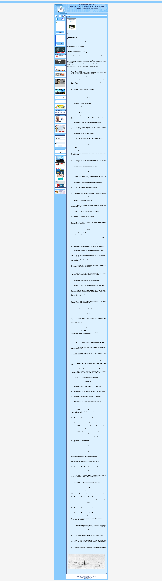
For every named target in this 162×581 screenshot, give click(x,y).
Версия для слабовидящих (60, 112)
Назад (106, 573)
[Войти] (106, 5)
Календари (93, 12)
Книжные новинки (101, 12)
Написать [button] (60, 43)
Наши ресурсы (84, 12)
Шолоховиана (80, 12)
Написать (60, 32)
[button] (56, 16)
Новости (90, 12)
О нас (87, 12)
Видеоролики (67, 13)
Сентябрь (57, 68)
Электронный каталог (68, 12)
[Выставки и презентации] (60, 162)
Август (57, 67)
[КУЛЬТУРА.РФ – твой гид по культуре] (60, 61)
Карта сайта (96, 12)
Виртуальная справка (74, 12)
